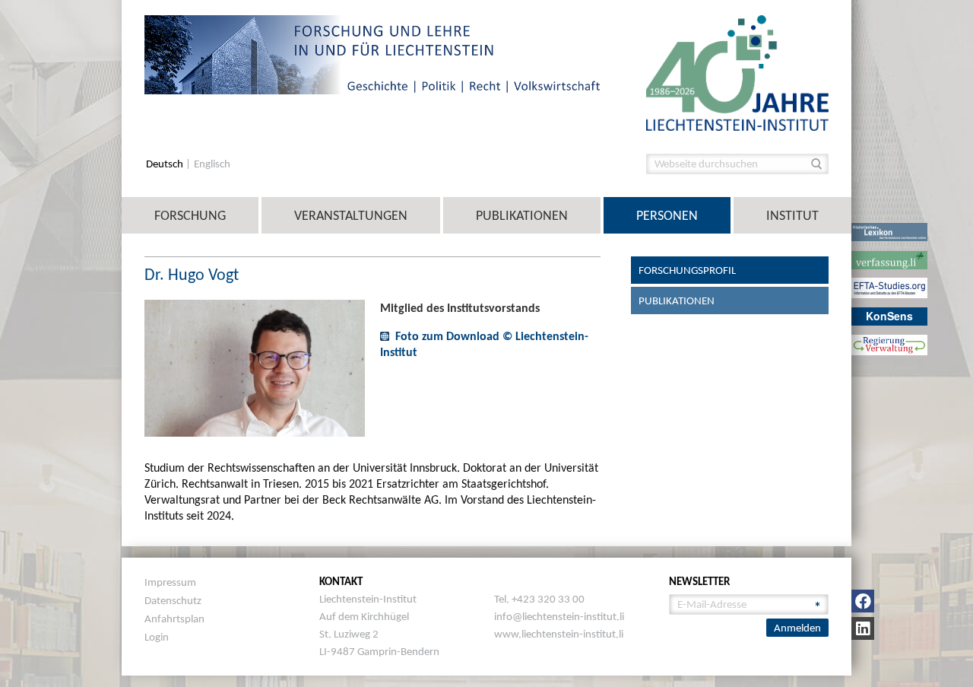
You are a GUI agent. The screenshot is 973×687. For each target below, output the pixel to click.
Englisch (212, 164)
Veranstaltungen (350, 215)
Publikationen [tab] (677, 300)
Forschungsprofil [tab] (687, 270)
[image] (737, 72)
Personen (667, 215)
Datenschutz (172, 600)
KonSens (889, 315)
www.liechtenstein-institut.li (558, 634)
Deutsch (165, 164)
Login (156, 637)
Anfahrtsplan (174, 618)
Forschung (190, 215)
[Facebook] (862, 601)
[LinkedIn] (862, 628)
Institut (792, 215)
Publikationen (522, 215)
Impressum (170, 582)
